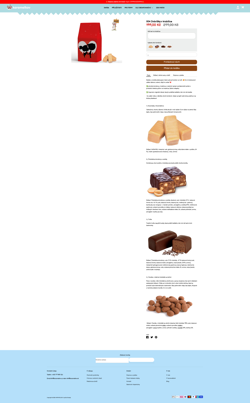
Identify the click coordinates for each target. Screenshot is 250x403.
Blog (167, 381)
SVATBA (106, 8)
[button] (172, 31)
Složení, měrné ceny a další (161, 75)
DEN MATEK (160, 8)
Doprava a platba (178, 75)
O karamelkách (171, 378)
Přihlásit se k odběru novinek (141, 360)
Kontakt (128, 381)
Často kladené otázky (133, 378)
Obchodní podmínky (93, 375)
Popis (148, 75)
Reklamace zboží (92, 381)
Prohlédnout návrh (172, 62)
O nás (168, 375)
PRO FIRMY (129, 8)
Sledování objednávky (133, 384)
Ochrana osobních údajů (94, 378)
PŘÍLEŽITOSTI (117, 8)
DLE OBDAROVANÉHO (143, 8)
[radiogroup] (172, 47)
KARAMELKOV (59, 397)
